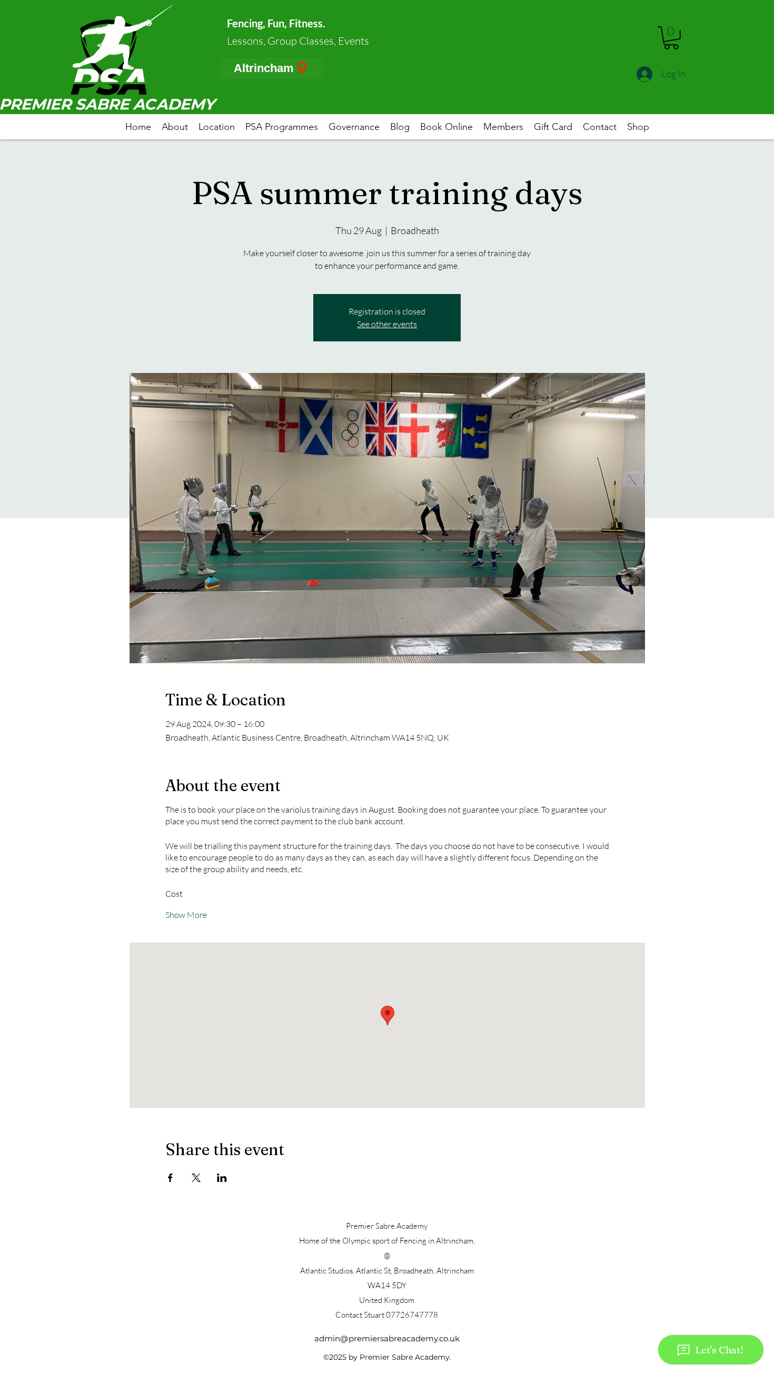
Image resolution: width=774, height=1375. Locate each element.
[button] (671, 37)
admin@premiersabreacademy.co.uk (387, 1338)
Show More (186, 914)
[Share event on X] (196, 1178)
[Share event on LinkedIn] (222, 1178)
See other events (387, 324)
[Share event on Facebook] (170, 1178)
